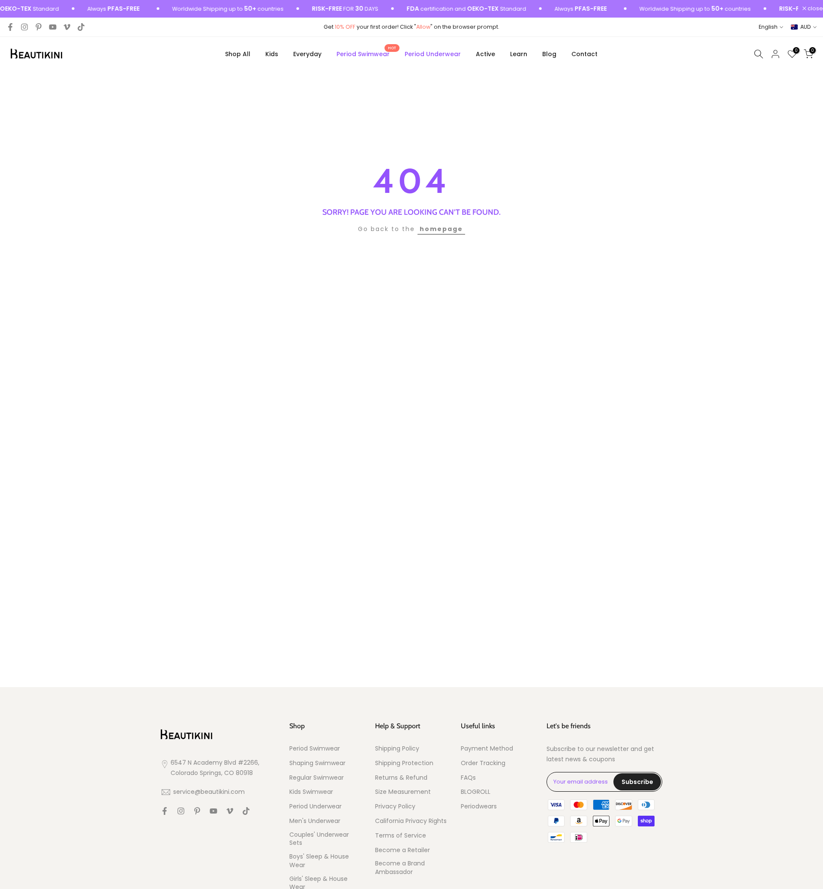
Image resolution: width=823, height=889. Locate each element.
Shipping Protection (404, 763)
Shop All (237, 54)
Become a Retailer (402, 850)
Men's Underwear (314, 821)
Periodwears (479, 806)
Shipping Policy (397, 749)
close (814, 9)
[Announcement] (212, 9)
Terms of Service (400, 836)
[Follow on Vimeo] (67, 27)
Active (485, 54)
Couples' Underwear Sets (319, 839)
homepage (441, 229)
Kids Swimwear (311, 792)
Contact (584, 54)
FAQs (468, 778)
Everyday (307, 54)
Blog (549, 54)
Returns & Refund (401, 778)
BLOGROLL (475, 792)
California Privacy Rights (411, 821)
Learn (518, 54)
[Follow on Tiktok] (81, 27)
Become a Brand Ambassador (400, 867)
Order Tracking (483, 763)
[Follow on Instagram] (24, 27)
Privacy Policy (395, 806)
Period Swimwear (366, 53)
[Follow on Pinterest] (38, 27)
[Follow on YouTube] (53, 27)
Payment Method (487, 749)
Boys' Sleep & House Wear (319, 861)
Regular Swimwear (316, 778)
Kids (271, 54)
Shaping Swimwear (317, 763)
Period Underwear (433, 54)
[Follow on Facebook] (10, 27)
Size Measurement (403, 792)
